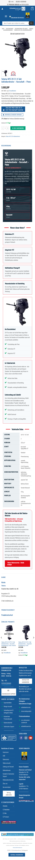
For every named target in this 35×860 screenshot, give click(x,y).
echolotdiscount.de (26, 726)
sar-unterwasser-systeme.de (25, 721)
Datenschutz (6, 759)
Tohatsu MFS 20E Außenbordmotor (23, 30)
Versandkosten (12, 91)
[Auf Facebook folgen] (21, 738)
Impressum (5, 752)
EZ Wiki (4, 813)
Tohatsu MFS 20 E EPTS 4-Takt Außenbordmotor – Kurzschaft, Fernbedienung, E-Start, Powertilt (8, 643)
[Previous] (4, 52)
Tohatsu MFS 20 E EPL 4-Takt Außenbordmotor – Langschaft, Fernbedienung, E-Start (25, 643)
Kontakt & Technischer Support (8, 775)
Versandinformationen (17, 847)
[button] (6, 16)
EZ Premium (6, 817)
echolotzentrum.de (25, 707)
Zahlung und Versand (8, 766)
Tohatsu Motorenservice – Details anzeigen (15, 563)
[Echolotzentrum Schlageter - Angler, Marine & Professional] (17, 9)
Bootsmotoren (9, 29)
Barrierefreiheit (6, 787)
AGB (4, 756)
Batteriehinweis (7, 770)
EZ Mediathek (6, 809)
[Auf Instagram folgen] (26, 738)
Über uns (5, 783)
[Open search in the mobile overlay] (18, 23)
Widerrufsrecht (6, 763)
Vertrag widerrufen (9, 793)
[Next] (30, 52)
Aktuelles (5, 806)
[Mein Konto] (2, 9)
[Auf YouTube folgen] (30, 738)
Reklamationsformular (8, 780)
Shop (3, 29)
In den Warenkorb (18, 128)
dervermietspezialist (26, 711)
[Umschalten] (14, 806)
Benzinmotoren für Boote (21, 29)
